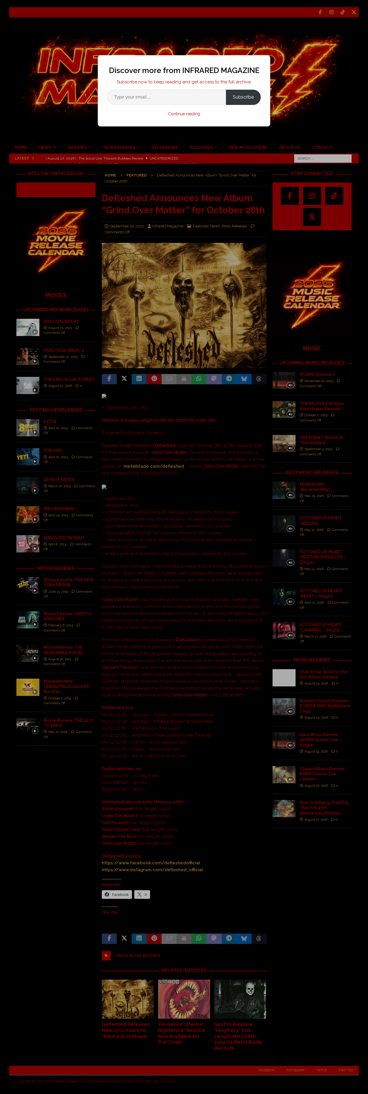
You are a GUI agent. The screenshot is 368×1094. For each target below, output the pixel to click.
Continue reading (184, 114)
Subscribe (243, 97)
